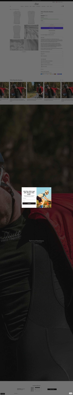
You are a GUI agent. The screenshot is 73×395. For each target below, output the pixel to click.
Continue (29, 203)
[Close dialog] (50, 188)
